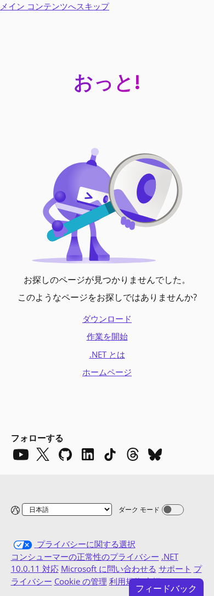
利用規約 (125, 581)
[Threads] (132, 454)
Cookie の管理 (80, 581)
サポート (175, 568)
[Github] (65, 454)
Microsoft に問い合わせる (108, 568)
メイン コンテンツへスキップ (54, 6)
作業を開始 (107, 336)
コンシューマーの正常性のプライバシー (85, 556)
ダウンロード (107, 318)
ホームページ (107, 371)
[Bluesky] (155, 454)
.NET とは (107, 354)
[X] (42, 454)
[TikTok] (110, 454)
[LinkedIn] (87, 454)
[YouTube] (20, 454)
